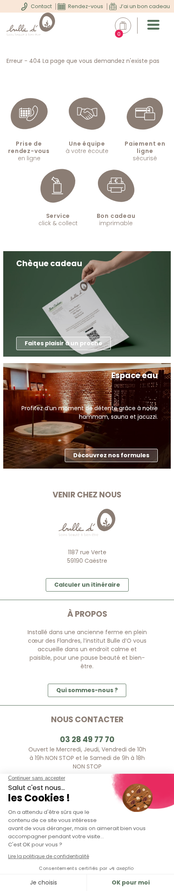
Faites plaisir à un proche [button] (63, 343)
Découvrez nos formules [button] (111, 455)
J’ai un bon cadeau (144, 6)
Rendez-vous (85, 6)
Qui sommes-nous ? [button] (87, 690)
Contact (41, 6)
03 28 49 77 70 (87, 739)
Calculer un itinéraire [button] (87, 585)
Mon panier (127, 26)
